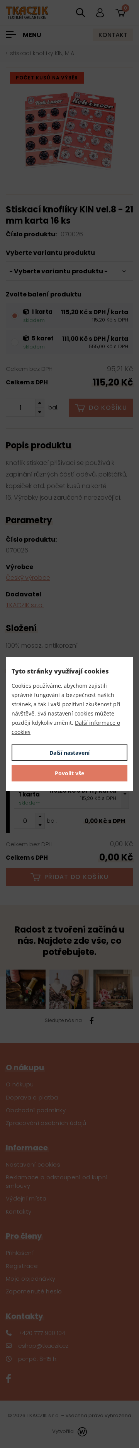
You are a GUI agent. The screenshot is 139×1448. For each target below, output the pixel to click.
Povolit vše (69, 773)
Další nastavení (69, 752)
